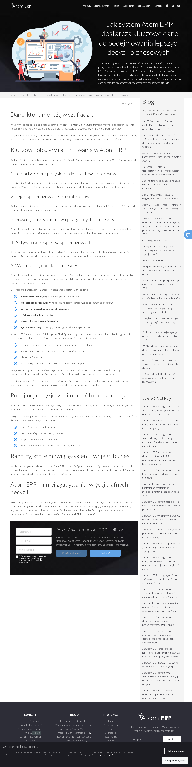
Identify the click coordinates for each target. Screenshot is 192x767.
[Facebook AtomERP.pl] (167, 5)
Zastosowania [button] (101, 5)
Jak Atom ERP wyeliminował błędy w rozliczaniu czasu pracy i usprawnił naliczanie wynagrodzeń (161, 519)
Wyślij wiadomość (71, 553)
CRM (70, 732)
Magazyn (84, 728)
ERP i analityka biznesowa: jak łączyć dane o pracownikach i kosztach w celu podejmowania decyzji (161, 350)
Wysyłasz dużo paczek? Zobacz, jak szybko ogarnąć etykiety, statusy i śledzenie (160, 322)
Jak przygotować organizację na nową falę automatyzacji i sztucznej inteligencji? (161, 184)
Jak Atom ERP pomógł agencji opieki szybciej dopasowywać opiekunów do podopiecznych (161, 505)
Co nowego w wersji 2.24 (155, 240)
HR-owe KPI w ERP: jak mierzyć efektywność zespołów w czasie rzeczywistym (158, 377)
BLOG (37, 95)
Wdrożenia (128, 5)
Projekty (83, 721)
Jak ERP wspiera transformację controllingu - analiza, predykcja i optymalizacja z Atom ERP (158, 125)
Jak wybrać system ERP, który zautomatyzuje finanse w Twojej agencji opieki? (158, 250)
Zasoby (75, 728)
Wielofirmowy (63, 724)
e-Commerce (79, 740)
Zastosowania (111, 724)
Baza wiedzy (143, 5)
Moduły (87, 5)
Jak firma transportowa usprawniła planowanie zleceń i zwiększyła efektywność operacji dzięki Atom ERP (162, 607)
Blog (116, 5)
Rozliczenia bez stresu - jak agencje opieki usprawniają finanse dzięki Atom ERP (161, 336)
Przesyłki (62, 732)
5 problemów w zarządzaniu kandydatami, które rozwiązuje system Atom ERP (161, 156)
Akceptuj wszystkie (175, 760)
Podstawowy (67, 721)
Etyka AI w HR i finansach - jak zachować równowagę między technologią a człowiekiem (157, 308)
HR (76, 721)
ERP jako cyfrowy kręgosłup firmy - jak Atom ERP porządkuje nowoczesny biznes (161, 270)
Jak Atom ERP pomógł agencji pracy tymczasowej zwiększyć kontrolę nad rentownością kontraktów (161, 410)
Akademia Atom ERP (153, 260)
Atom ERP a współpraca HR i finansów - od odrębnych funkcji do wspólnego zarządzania (162, 208)
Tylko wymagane (176, 750)
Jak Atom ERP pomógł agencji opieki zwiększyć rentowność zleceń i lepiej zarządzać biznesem (160, 579)
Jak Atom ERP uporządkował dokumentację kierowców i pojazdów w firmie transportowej (161, 694)
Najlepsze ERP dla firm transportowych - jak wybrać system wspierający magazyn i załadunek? (160, 170)
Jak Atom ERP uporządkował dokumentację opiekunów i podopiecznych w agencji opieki (158, 620)
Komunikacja (63, 736)
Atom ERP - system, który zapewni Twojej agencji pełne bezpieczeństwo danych (161, 364)
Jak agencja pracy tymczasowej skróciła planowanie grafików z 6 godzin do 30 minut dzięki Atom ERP (160, 593)
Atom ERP (25, 95)
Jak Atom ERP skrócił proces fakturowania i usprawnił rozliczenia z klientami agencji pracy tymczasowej (161, 652)
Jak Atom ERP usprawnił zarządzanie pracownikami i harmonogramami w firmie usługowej (161, 533)
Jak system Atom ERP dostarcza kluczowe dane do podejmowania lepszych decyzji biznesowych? (87, 95)
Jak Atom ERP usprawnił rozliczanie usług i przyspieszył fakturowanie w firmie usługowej (160, 424)
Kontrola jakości (82, 732)
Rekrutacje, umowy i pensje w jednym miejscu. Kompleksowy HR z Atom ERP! (161, 284)
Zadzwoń (105, 553)
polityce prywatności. (109, 755)
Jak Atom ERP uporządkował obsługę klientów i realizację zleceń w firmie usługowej (161, 473)
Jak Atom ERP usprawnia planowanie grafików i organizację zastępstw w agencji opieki (161, 547)
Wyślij (172, 739)
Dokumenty (77, 724)
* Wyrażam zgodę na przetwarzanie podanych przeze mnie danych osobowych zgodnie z (33, 559)
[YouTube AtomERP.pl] (179, 5)
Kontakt (158, 5)
